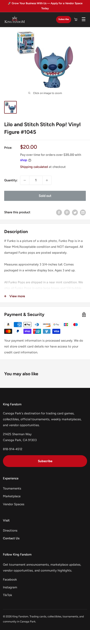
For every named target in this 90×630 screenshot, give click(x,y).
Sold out (45, 196)
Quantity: (11, 180)
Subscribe (63, 19)
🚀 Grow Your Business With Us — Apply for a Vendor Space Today (45, 6)
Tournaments (12, 488)
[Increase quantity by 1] (46, 180)
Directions (10, 530)
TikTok (7, 595)
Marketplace (12, 496)
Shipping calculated (34, 167)
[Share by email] (83, 212)
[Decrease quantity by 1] (24, 180)
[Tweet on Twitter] (75, 212)
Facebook (10, 579)
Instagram (10, 587)
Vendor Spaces (13, 504)
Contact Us (11, 538)
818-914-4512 (12, 449)
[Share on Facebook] (59, 212)
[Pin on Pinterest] (67, 212)
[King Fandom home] (14, 19)
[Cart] (75, 19)
